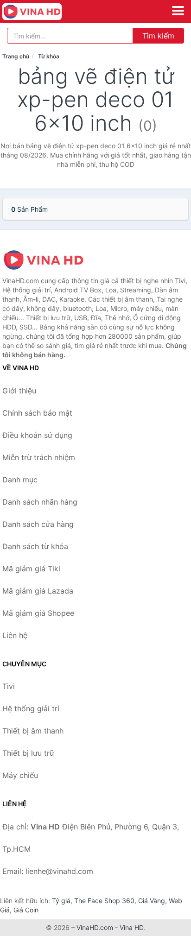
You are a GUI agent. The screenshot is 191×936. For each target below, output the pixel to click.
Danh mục (20, 479)
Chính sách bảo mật (37, 412)
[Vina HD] (48, 260)
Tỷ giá (61, 900)
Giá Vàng (151, 900)
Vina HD (131, 927)
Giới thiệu (19, 390)
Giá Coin (25, 910)
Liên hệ (14, 635)
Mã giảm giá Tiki (31, 568)
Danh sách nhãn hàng (39, 501)
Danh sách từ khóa (35, 546)
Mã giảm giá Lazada (37, 590)
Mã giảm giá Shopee (38, 613)
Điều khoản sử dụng (37, 435)
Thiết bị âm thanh (33, 730)
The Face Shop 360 (104, 900)
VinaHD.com (94, 927)
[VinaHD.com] (43, 11)
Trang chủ (15, 56)
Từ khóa (48, 56)
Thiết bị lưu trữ (28, 753)
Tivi (8, 686)
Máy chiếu (20, 775)
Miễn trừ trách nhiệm (38, 457)
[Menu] (178, 11)
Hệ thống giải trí (30, 708)
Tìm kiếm (158, 35)
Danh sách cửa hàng (38, 524)
